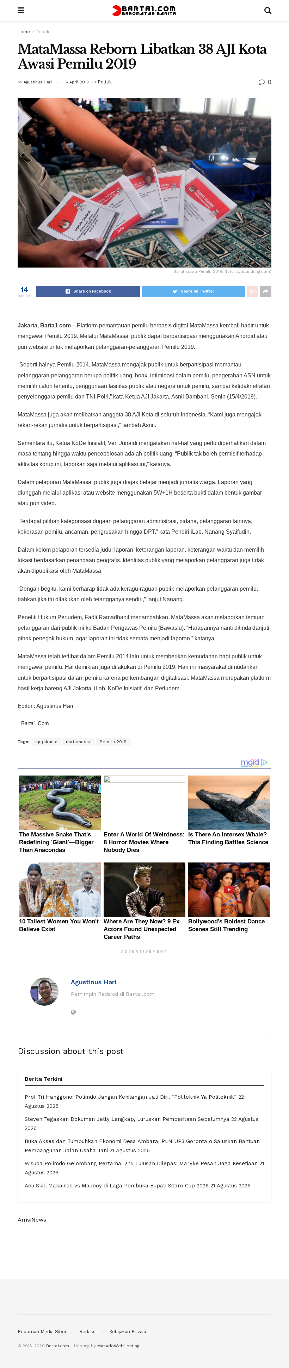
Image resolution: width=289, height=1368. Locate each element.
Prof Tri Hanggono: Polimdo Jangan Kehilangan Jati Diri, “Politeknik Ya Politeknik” (130, 1097)
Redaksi (88, 1331)
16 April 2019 (76, 82)
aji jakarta (46, 741)
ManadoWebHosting (118, 1345)
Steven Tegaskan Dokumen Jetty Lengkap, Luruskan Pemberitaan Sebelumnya (127, 1119)
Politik (42, 31)
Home (24, 31)
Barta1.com (57, 1345)
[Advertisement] (144, 1251)
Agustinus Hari (38, 82)
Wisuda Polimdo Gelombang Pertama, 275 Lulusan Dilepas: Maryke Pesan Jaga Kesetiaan (141, 1163)
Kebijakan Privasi (127, 1331)
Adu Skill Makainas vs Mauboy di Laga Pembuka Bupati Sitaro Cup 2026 (117, 1185)
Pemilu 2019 (113, 741)
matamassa (79, 741)
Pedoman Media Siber (42, 1331)
